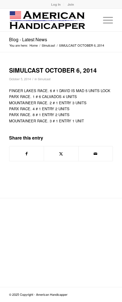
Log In (56, 4)
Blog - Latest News (28, 39)
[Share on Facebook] (26, 153)
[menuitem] (56, 4)
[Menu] (105, 20)
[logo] (50, 20)
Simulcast (44, 79)
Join (71, 4)
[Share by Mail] (96, 153)
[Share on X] (61, 153)
